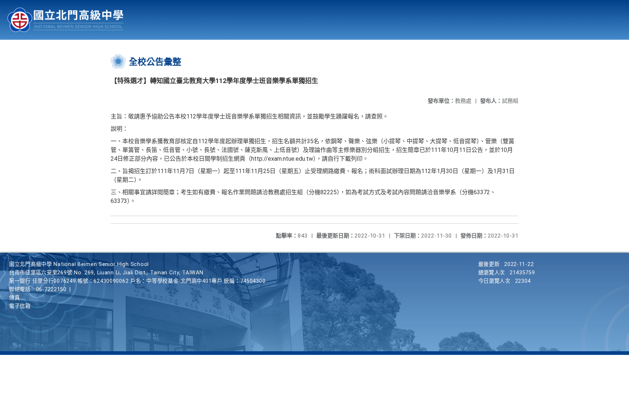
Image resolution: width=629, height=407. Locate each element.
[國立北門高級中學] (65, 20)
